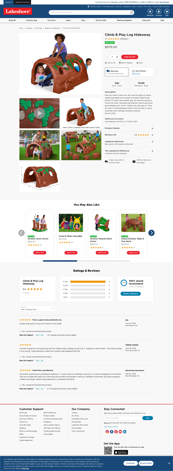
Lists (134, 6)
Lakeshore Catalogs (26, 437)
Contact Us (23, 422)
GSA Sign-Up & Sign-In (52, 428)
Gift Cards (147, 6)
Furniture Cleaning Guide (53, 419)
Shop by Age (31, 20)
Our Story (75, 416)
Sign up (106, 423)
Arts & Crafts (101, 20)
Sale (162, 20)
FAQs (21, 434)
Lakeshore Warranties (80, 425)
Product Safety (49, 416)
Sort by (23, 307)
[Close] (169, 463)
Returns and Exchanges (28, 431)
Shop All (12, 20)
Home (21, 28)
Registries (127, 6)
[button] (159, 12)
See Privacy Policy (111, 427)
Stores (140, 6)
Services (119, 6)
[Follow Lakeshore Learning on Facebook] (112, 432)
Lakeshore (8, 2)
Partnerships (76, 422)
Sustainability (77, 428)
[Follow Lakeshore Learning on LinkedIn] (125, 432)
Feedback (47, 422)
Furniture (52, 20)
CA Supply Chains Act (80, 419)
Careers (75, 413)
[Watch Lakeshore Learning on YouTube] (120, 432)
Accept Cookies (146, 463)
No (42, 335)
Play (83, 20)
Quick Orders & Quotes (161, 6)
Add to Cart (129, 57)
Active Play (38, 28)
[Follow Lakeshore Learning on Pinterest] (116, 432)
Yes (37, 335)
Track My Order (25, 425)
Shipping (22, 428)
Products (29, 28)
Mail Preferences (50, 413)
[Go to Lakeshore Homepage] (18, 11)
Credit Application (26, 440)
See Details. (164, 2)
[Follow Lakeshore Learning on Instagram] (107, 432)
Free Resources (108, 6)
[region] (86, 463)
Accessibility (48, 434)
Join (147, 418)
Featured (146, 20)
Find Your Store (95, 6)
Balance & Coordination (52, 28)
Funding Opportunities (52, 431)
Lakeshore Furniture (22, 2)
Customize (131, 463)
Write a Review (130, 294)
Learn (68, 20)
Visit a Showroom (78, 431)
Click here (25, 468)
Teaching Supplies (124, 20)
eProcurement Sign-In (52, 425)
